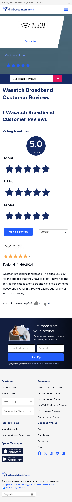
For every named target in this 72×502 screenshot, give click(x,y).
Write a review (18, 231)
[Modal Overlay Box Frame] (36, 343)
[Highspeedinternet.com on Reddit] (57, 453)
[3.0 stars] (18, 65)
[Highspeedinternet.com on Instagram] (51, 453)
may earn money (13, 2)
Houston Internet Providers (50, 399)
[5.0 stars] (28, 65)
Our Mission (43, 435)
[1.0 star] (8, 65)
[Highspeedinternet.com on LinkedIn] (63, 453)
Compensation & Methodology (16, 484)
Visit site (30, 41)
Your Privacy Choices (15, 487)
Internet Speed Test (11, 429)
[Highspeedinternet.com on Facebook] (39, 453)
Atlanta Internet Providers (49, 417)
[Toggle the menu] (66, 9)
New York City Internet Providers (52, 405)
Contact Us (43, 441)
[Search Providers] (30, 401)
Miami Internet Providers (49, 411)
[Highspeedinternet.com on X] (45, 453)
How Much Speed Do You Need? (17, 435)
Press (40, 447)
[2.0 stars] (13, 65)
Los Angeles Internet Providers (51, 387)
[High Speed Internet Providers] (18, 9)
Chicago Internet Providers (50, 393)
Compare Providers (10, 387)
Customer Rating (15, 55)
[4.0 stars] (23, 65)
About (40, 429)
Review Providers (9, 393)
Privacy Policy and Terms (42, 484)
